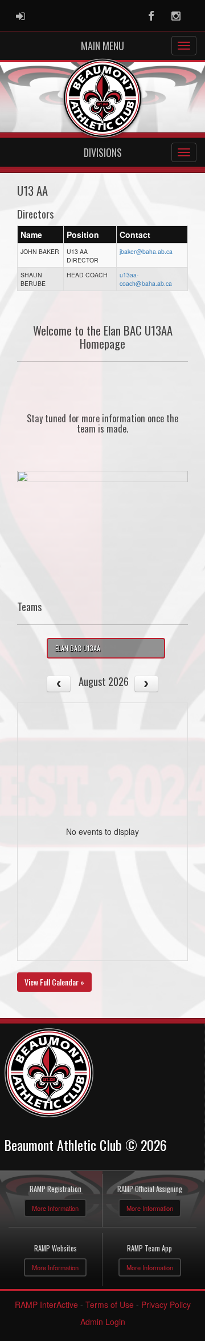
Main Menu (102, 45)
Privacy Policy (166, 1304)
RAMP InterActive (46, 1304)
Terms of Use (109, 1304)
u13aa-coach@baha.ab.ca (146, 279)
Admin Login (102, 1321)
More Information (55, 1208)
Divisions (103, 152)
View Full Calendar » (54, 982)
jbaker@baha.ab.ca (146, 251)
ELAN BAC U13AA (77, 648)
